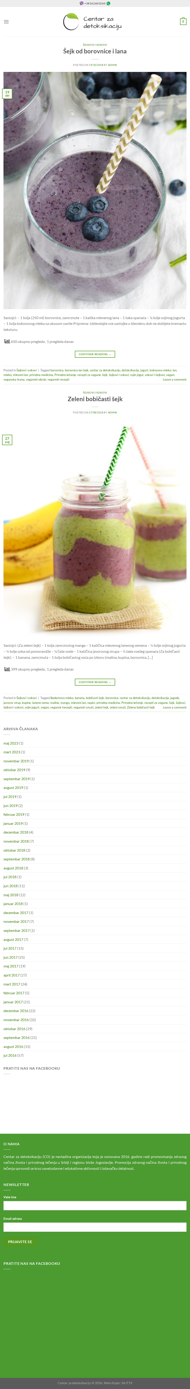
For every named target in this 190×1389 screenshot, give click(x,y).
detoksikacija (130, 370)
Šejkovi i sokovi (95, 44)
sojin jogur (136, 375)
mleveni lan (20, 375)
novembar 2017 (16, 921)
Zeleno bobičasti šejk (141, 707)
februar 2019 (13, 814)
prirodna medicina (41, 375)
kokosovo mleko (160, 370)
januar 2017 (13, 1002)
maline (54, 703)
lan (175, 370)
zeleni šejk (101, 707)
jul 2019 (9, 796)
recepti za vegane (89, 375)
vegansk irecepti (61, 707)
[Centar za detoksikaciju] (95, 22)
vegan (170, 375)
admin (112, 64)
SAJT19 (126, 1383)
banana (80, 698)
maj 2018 (10, 895)
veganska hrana (14, 379)
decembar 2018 (15, 832)
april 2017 (11, 975)
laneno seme (40, 703)
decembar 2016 (15, 1010)
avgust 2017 (13, 939)
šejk (105, 375)
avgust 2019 (13, 787)
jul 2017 (9, 948)
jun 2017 (10, 957)
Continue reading (95, 354)
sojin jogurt (32, 707)
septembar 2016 (16, 1037)
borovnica (57, 370)
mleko (7, 375)
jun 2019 (10, 805)
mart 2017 (11, 984)
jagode (174, 698)
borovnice (111, 698)
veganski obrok (36, 379)
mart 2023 (11, 752)
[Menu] (6, 21)
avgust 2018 (13, 868)
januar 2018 (13, 903)
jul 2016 (9, 1055)
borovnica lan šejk (77, 370)
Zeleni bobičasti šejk (95, 398)
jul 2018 (9, 877)
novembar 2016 (16, 1019)
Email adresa (12, 1218)
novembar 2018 (16, 841)
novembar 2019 (16, 761)
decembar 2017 (15, 912)
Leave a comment (175, 379)
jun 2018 (10, 886)
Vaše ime (9, 1197)
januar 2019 (13, 823)
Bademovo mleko (62, 698)
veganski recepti (58, 379)
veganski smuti (83, 707)
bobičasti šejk (95, 698)
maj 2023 (10, 743)
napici (91, 703)
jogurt (144, 370)
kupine (26, 703)
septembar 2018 (16, 859)
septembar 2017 (16, 930)
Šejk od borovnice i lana (95, 51)
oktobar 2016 (14, 1028)
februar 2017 (13, 993)
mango (65, 703)
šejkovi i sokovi (119, 375)
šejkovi (180, 703)
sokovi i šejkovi (155, 375)
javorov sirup (12, 703)
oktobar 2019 (14, 769)
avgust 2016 (13, 1046)
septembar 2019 (16, 778)
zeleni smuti (118, 707)
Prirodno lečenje (65, 375)
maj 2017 (10, 966)
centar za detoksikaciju (105, 370)
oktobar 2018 (14, 850)
